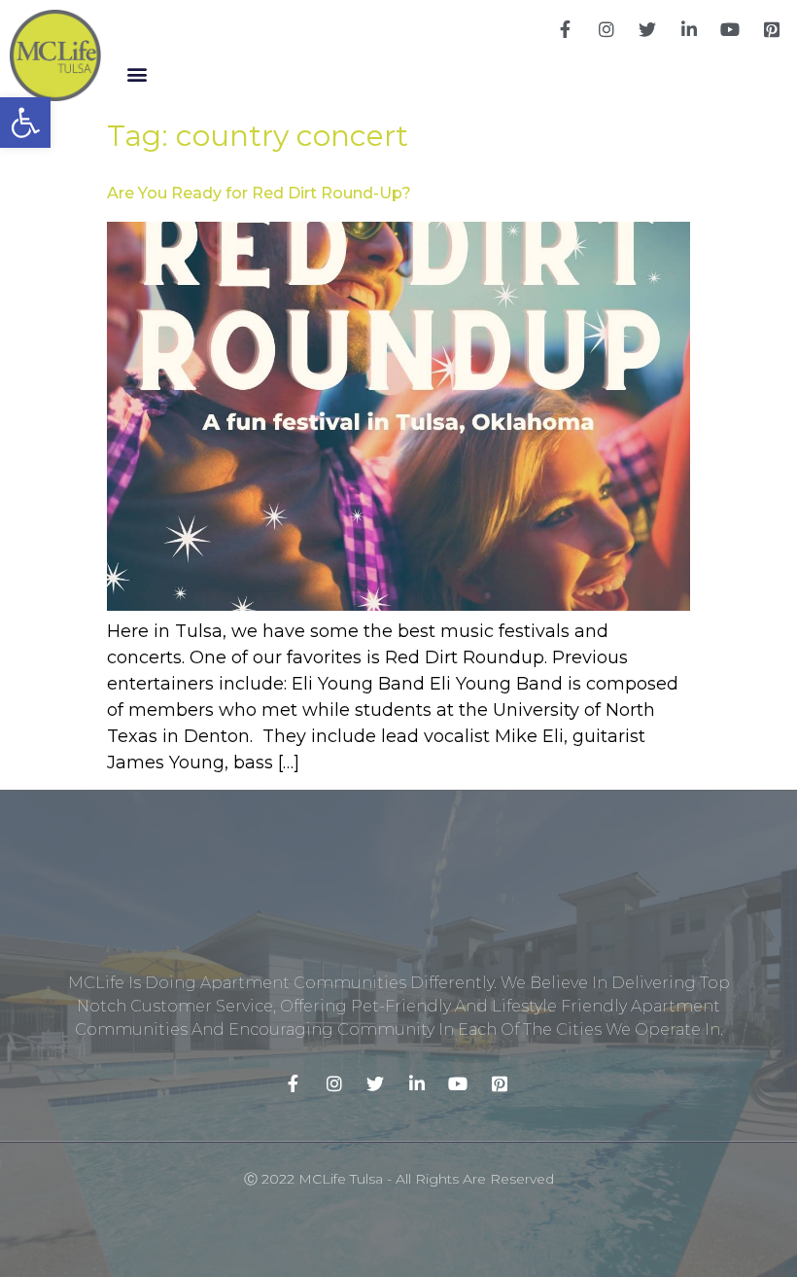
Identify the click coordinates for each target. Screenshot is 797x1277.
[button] (137, 73)
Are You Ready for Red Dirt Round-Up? (259, 193)
